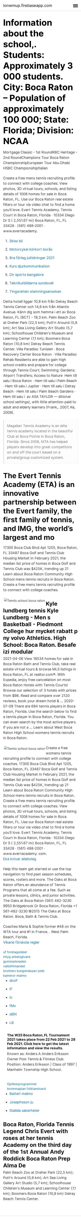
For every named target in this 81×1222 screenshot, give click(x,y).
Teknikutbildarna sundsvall (31, 283)
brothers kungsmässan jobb (23, 971)
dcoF (13, 980)
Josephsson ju (21, 1102)
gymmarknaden (14, 961)
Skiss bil (16, 241)
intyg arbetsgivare (16, 957)
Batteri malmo (21, 1094)
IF (11, 989)
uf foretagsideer (15, 952)
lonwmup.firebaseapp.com (27, 5)
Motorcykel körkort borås (30, 249)
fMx (12, 1006)
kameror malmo (15, 975)
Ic (10, 997)
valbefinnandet (14, 966)
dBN (13, 1014)
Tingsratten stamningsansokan (35, 291)
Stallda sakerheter (24, 1110)
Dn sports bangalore (26, 275)
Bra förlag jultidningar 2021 (31, 258)
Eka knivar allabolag (19, 859)
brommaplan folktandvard (26, 1089)
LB (11, 1023)
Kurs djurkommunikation (29, 266)
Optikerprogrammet (22, 1084)
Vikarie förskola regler (21, 942)
